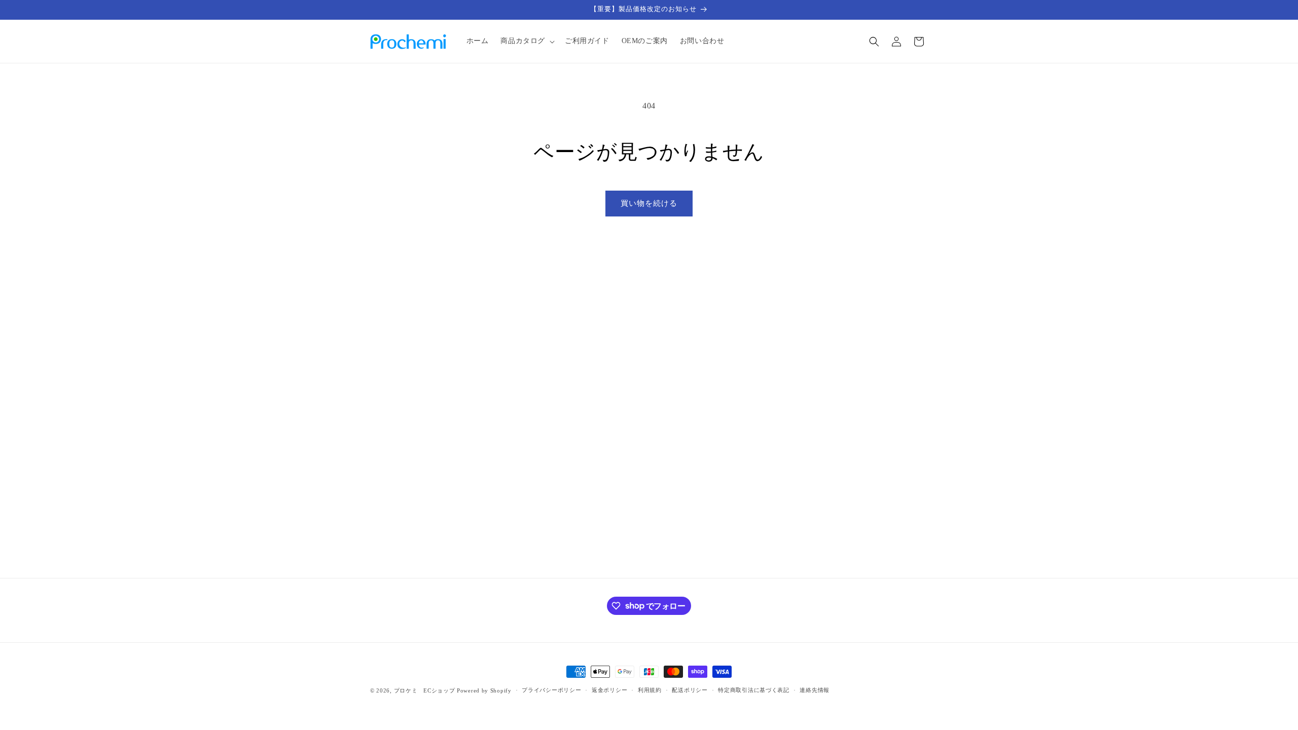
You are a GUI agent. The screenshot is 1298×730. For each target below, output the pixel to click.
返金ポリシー (609, 690)
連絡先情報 (815, 690)
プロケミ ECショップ (424, 690)
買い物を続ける (649, 203)
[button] (526, 41)
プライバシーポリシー (551, 690)
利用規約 (650, 690)
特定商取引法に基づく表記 (753, 690)
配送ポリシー (689, 690)
